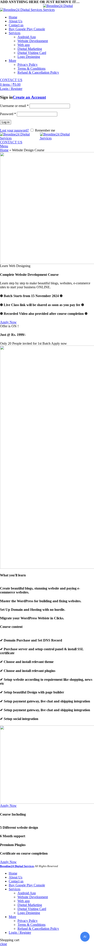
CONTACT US (11, 80)
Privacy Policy (27, 64)
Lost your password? (14, 130)
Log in (5, 122)
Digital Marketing (29, 49)
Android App (26, 37)
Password (8, 114)
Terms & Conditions (31, 68)
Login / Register (20, 932)
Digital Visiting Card (31, 53)
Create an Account (29, 97)
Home (4, 150)
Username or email (14, 106)
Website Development (32, 41)
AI (85, 936)
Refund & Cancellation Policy (38, 72)
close (3, 944)
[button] (8, 322)
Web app (23, 45)
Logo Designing (28, 57)
